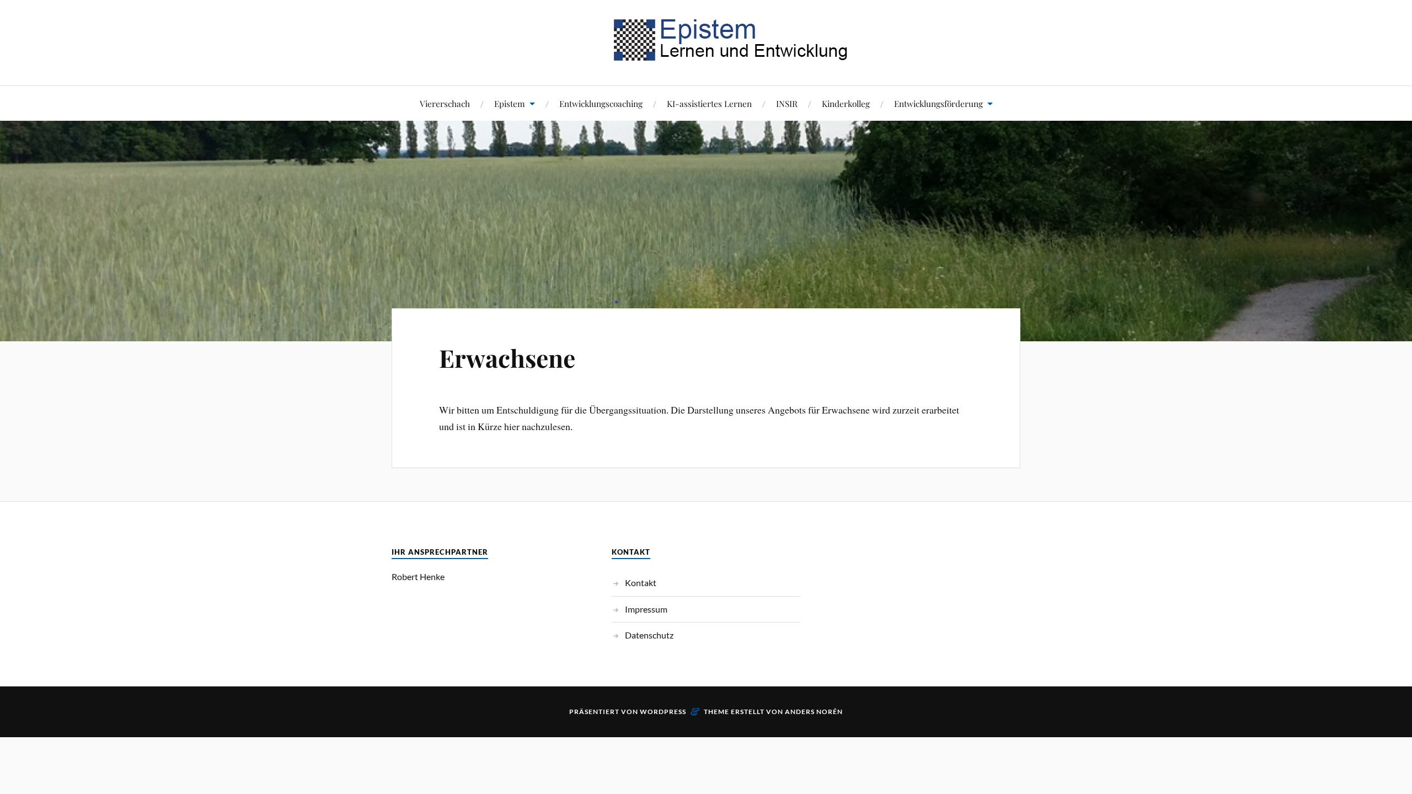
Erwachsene (507, 357)
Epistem (509, 103)
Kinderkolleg (846, 103)
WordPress (663, 711)
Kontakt (640, 582)
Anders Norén (814, 711)
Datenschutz (649, 635)
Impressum (646, 609)
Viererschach (445, 103)
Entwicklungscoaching (601, 103)
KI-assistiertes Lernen (709, 103)
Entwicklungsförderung (938, 103)
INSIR (787, 103)
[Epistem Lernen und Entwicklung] (706, 52)
